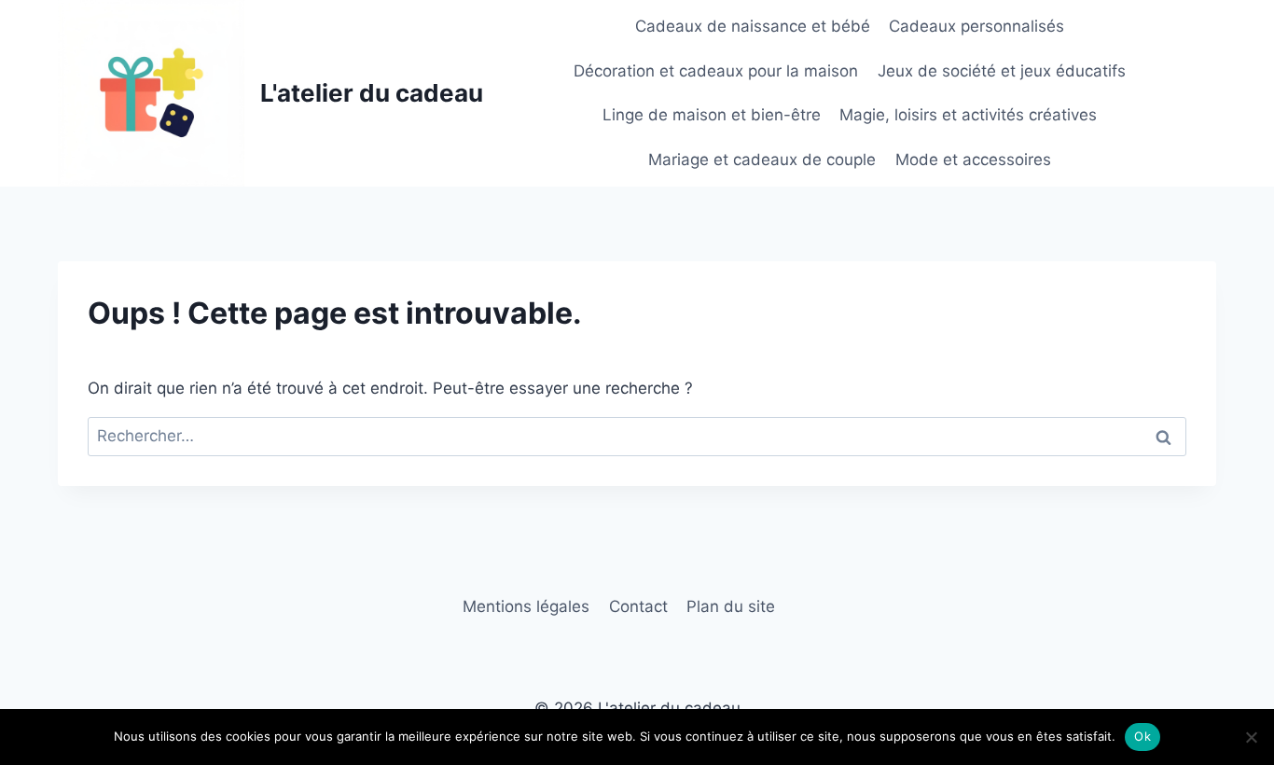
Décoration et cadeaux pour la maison (716, 71)
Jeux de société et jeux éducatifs (1002, 71)
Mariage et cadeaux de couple (762, 159)
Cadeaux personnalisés (976, 26)
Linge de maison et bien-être (711, 114)
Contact (638, 606)
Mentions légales (526, 606)
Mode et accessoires (973, 159)
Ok (1142, 736)
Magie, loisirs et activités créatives (968, 114)
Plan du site (730, 606)
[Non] (1250, 737)
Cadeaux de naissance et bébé (752, 26)
